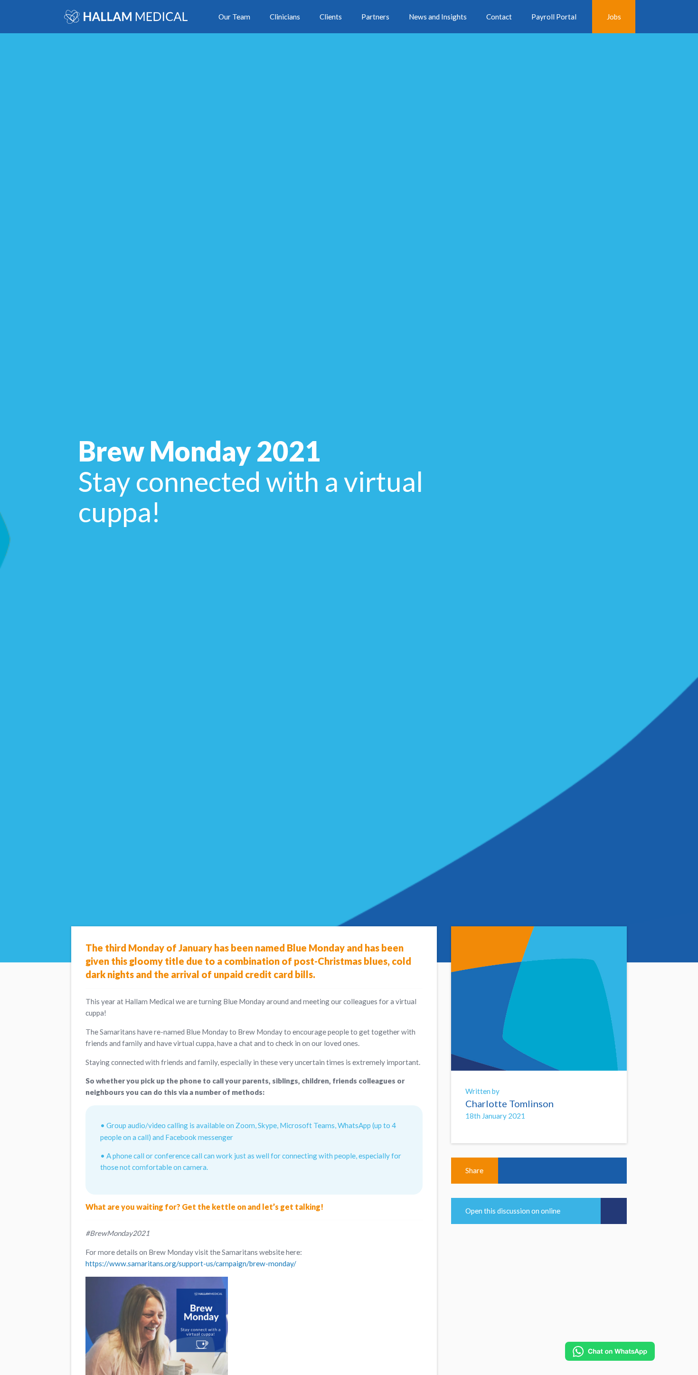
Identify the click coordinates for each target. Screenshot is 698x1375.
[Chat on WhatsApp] (610, 1351)
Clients (331, 16)
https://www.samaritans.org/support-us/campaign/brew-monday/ (190, 1263)
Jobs (614, 16)
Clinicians (285, 16)
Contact (499, 16)
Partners (375, 16)
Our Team (234, 16)
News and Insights (438, 16)
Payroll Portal (553, 16)
